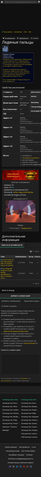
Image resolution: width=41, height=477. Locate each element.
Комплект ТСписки (9, 427)
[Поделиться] (39, 2)
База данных (8, 32)
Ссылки (35, 38)
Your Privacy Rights (28, 451)
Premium (29, 455)
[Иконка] (5, 49)
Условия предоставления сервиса (21, 463)
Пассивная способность (30, 158)
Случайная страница (16, 455)
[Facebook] (20, 466)
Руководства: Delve (9, 406)
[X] (13, 466)
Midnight (5, 430)
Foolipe (31, 273)
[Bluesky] (17, 466)
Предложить (26, 228)
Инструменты (24, 447)
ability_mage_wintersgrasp (23, 192)
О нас (34, 447)
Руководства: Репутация (30, 420)
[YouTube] (23, 466)
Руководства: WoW (10, 400)
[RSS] (27, 466)
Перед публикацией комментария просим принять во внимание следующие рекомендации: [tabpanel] (19, 345)
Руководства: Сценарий (30, 427)
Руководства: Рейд (9, 420)
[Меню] (2, 2)
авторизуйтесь (24, 378)
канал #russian (29, 343)
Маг (30, 32)
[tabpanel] (20, 267)
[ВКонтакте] (30, 466)
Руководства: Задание (30, 417)
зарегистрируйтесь (6, 380)
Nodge (31, 262)
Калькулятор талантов (11, 423)
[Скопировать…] (30, 251)
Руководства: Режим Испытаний (30, 430)
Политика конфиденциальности (20, 459)
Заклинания (18, 32)
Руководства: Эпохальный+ (11, 413)
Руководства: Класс (9, 403)
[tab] (12, 245)
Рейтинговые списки (29, 437)
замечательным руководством (15, 331)
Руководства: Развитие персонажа (11, 410)
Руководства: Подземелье (30, 410)
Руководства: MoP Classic (30, 400)
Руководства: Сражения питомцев (30, 423)
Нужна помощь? (11, 447)
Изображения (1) (20, 199)
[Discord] (10, 466)
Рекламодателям (12, 451)
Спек (25, 32)
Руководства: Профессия (11, 417)
